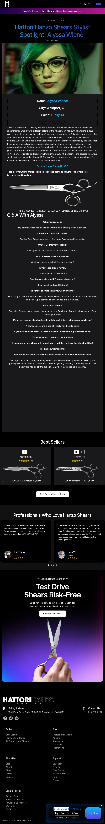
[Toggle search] (80, 3)
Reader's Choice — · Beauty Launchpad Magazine (52, 11)
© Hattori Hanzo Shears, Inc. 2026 (17, 820)
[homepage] (7, 4)
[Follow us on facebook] (5, 718)
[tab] (48, 565)
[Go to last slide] (3, 481)
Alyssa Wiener (57, 101)
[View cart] (89, 3)
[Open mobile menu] (98, 4)
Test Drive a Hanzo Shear (52, 494)
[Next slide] (102, 481)
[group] (25, 466)
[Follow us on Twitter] (11, 718)
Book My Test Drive (52, 613)
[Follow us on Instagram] (17, 718)
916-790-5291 (95, 712)
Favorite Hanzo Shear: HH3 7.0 (52, 166)
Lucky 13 (57, 115)
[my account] (85, 3)
